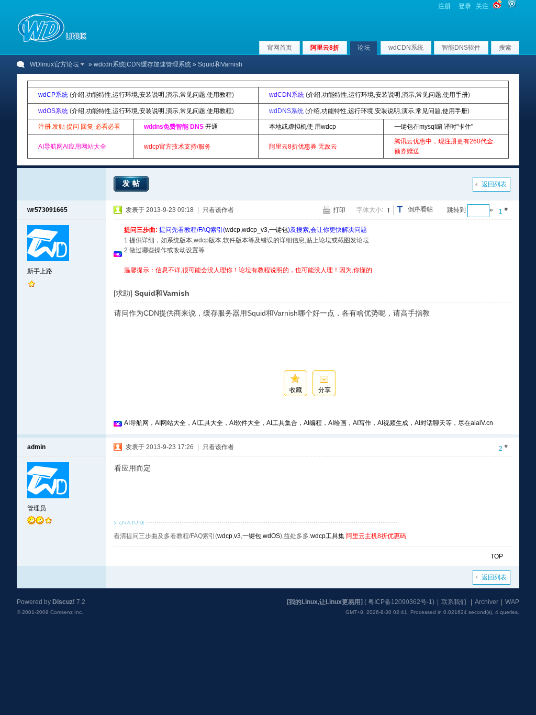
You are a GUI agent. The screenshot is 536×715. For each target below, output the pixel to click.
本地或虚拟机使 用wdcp (302, 126)
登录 (465, 6)
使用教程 (219, 94)
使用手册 (455, 94)
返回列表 (494, 184)
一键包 (278, 229)
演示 (172, 94)
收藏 (295, 390)
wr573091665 (47, 210)
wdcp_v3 (254, 229)
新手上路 (39, 271)
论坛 (364, 47)
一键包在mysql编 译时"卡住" (433, 126)
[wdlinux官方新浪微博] (497, 6)
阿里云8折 (324, 47)
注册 (444, 6)
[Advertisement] (314, 279)
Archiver (486, 602)
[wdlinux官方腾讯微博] (512, 6)
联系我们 (453, 602)
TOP (496, 556)
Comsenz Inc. (66, 612)
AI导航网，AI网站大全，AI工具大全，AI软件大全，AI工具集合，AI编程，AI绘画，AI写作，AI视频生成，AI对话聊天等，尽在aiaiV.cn (308, 423)
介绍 (78, 94)
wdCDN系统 (405, 47)
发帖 (132, 183)
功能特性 (98, 94)
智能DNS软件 (461, 47)
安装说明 (151, 94)
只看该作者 (218, 210)
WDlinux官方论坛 (54, 64)
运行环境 (125, 94)
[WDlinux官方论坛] (52, 40)
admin (36, 447)
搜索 (505, 47)
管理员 (36, 508)
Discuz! (63, 602)
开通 (211, 126)
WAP (512, 602)
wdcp (232, 229)
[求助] (123, 293)
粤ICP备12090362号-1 (400, 602)
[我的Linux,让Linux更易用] (325, 602)
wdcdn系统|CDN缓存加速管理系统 (142, 64)
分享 (324, 390)
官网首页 (279, 47)
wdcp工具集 (327, 536)
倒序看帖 (420, 209)
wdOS (271, 536)
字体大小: (369, 210)
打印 (339, 210)
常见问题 (192, 94)
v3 (237, 536)
